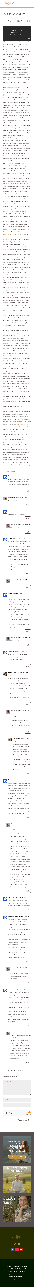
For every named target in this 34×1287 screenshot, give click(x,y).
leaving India (14, 49)
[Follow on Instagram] (17, 1249)
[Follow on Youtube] (21, 1249)
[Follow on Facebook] (12, 1249)
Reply (27, 491)
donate (5, 318)
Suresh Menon (12, 593)
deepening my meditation (11, 234)
